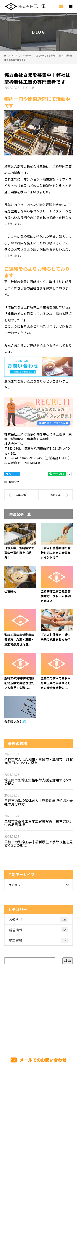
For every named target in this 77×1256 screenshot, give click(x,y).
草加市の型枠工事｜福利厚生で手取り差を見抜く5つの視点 (38, 843)
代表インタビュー (38, 1136)
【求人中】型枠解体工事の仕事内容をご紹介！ (19, 553)
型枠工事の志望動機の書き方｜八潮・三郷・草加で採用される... (19, 639)
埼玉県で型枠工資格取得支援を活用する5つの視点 (37, 781)
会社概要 (38, 1166)
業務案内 (38, 1106)
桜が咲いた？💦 (15, 721)
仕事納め (10, 591)
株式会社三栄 (38, 1186)
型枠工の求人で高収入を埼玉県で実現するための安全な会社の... (56, 683)
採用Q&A (38, 1156)
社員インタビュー (38, 1146)
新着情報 (37, 929)
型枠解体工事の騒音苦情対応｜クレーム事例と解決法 (56, 596)
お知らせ (28, 87)
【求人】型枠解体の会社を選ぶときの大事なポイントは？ (56, 553)
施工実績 (37, 940)
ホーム (38, 1086)
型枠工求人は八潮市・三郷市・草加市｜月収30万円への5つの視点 (38, 761)
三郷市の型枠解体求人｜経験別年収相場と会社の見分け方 (38, 802)
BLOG (38, 1176)
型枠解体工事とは (38, 1096)
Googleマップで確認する (38, 1203)
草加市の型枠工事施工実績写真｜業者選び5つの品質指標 (37, 823)
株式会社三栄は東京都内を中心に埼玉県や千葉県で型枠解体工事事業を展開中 (38, 1223)
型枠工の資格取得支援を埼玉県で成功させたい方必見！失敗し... (19, 683)
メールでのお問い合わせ (42, 1060)
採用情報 (38, 1126)
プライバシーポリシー (38, 1229)
